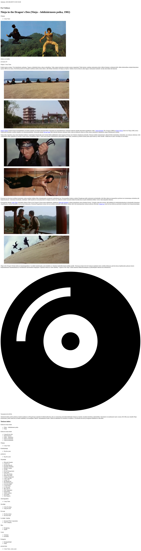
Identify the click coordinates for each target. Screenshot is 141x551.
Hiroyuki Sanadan (63, 202)
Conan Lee (101, 204)
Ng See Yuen (46, 132)
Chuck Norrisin (99, 130)
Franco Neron (119, 130)
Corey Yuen (15, 202)
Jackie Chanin (4, 130)
